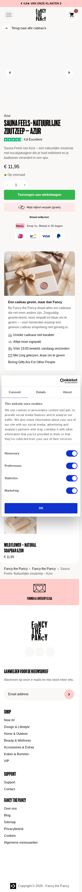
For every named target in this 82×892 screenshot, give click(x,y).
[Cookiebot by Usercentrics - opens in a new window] (60, 381)
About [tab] (67, 392)
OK (41, 508)
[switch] (71, 466)
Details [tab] (41, 392)
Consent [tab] (15, 392)
